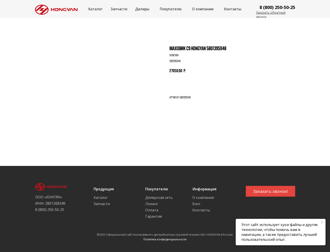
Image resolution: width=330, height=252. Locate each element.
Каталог (95, 9)
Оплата (151, 210)
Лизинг (151, 203)
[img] (55, 9)
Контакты (232, 9)
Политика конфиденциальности (165, 239)
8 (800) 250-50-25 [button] (277, 7)
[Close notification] (322, 222)
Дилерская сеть (159, 197)
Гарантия (153, 216)
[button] (270, 191)
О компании (202, 9)
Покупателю (171, 9)
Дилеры (142, 9)
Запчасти (118, 9)
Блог (196, 203)
